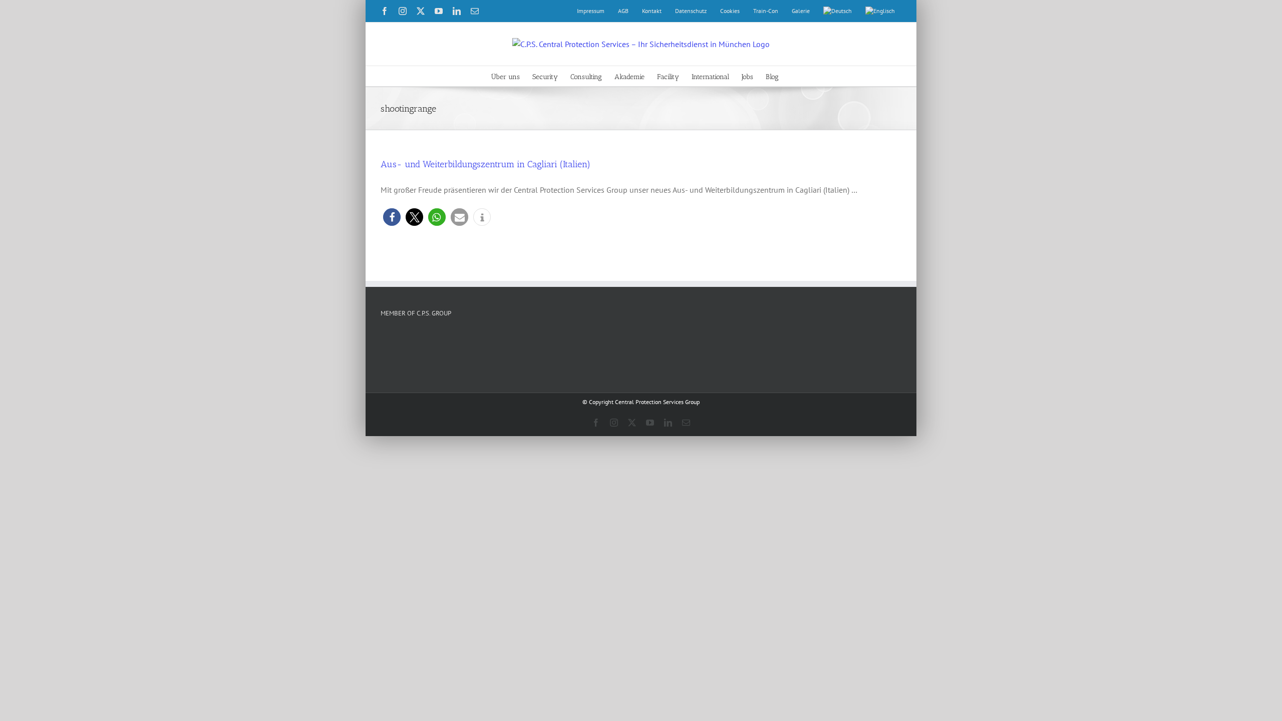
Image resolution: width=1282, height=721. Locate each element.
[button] (392, 217)
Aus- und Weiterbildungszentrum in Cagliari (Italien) (485, 164)
